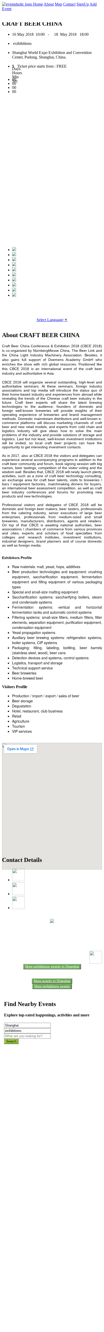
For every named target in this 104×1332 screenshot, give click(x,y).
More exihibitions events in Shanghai (52, 967)
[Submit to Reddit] (14, 285)
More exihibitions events (52, 986)
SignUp (82, 4)
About (49, 4)
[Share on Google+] (14, 260)
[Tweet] (14, 255)
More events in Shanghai (52, 981)
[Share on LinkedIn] (14, 280)
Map (58, 4)
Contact (69, 4)
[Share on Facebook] (14, 249)
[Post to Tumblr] (14, 270)
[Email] (14, 275)
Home (38, 4)
